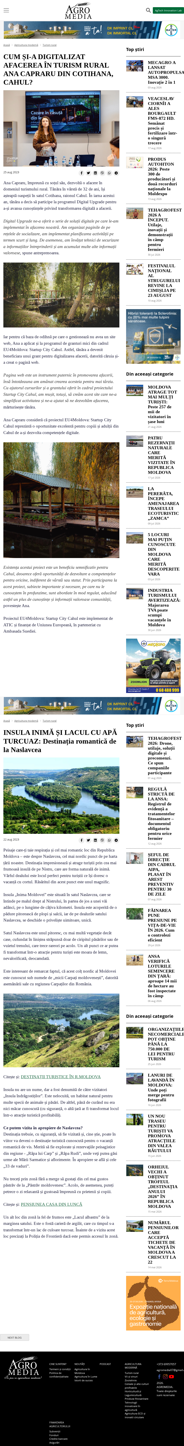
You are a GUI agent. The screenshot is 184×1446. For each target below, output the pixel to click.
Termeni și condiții (60, 1369)
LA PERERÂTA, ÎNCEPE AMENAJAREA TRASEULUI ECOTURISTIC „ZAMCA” (162, 503)
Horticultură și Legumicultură (133, 1393)
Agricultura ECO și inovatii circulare (135, 1415)
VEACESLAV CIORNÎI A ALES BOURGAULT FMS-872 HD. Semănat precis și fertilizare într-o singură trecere (162, 120)
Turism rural (50, 45)
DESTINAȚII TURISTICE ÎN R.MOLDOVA (61, 1076)
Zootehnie (131, 1380)
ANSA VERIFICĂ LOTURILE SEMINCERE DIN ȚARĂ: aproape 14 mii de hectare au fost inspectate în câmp (162, 976)
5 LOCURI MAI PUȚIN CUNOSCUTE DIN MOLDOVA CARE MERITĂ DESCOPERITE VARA (162, 554)
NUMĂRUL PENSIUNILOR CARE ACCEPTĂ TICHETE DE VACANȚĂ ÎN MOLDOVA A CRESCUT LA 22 (162, 1242)
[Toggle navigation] (6, 10)
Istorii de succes (83, 1380)
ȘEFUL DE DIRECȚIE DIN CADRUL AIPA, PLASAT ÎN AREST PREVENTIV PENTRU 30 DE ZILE (161, 874)
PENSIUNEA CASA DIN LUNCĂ (51, 1204)
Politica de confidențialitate (58, 1374)
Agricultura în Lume (85, 1376)
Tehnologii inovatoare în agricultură (132, 1406)
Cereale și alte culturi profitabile (137, 1385)
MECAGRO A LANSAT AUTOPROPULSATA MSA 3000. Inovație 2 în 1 (162, 72)
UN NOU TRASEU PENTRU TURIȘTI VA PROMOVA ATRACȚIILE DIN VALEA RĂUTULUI (161, 1133)
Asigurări (54, 1442)
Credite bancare (58, 1438)
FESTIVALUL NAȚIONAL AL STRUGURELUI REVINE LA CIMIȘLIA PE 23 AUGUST (162, 280)
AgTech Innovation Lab (168, 10)
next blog (15, 1337)
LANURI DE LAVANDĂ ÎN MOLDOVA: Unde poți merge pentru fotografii (161, 1087)
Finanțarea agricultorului (59, 1424)
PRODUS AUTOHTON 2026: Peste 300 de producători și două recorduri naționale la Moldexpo (162, 176)
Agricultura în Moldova (82, 1371)
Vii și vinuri (131, 1376)
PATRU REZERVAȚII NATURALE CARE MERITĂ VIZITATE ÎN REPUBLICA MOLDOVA (161, 455)
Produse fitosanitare (136, 1398)
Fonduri (54, 1435)
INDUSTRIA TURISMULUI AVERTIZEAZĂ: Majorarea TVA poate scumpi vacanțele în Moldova (162, 607)
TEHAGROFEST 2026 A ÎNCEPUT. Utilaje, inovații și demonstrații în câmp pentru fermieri (162, 229)
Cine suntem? (57, 1364)
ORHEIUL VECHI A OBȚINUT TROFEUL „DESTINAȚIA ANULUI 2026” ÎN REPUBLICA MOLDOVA (162, 1186)
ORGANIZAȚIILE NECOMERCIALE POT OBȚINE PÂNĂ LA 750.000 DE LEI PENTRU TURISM (162, 1044)
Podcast (105, 1364)
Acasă (6, 45)
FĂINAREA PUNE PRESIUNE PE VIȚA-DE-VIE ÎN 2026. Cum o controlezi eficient (162, 925)
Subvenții (54, 1431)
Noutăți (79, 1364)
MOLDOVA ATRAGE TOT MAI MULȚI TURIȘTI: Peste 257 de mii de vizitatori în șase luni (162, 404)
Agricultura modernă (26, 45)
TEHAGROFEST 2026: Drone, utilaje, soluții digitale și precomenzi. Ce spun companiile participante (162, 755)
